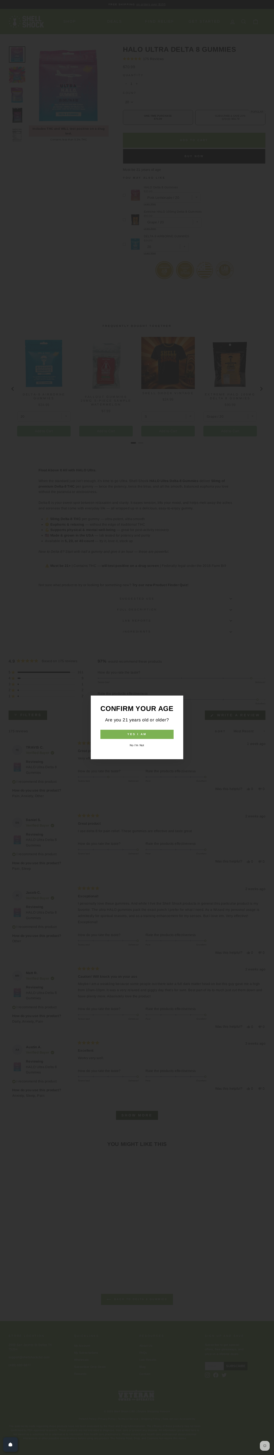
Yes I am (137, 734)
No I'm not (137, 745)
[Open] (10, 1444)
